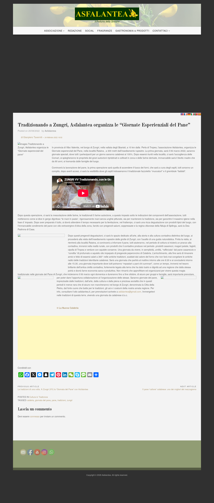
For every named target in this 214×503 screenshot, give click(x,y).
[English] (182, 114)
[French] (185, 114)
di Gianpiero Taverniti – (41, 137)
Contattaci (160, 30)
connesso (35, 416)
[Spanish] (199, 114)
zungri (69, 400)
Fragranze (104, 30)
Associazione (53, 30)
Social (89, 30)
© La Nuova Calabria (67, 307)
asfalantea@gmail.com (129, 291)
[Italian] (192, 114)
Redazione (75, 30)
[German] (189, 114)
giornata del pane (43, 400)
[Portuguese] (196, 114)
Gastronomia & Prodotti (132, 30)
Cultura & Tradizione (38, 396)
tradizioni (61, 400)
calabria (30, 400)
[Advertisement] (107, 338)
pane (54, 400)
